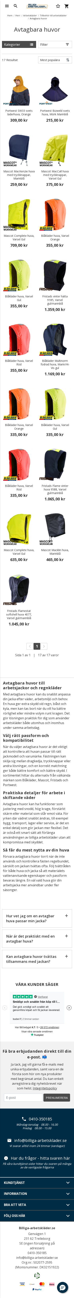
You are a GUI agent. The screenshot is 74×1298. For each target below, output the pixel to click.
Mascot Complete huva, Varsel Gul (19, 237)
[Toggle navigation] (7, 6)
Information (15, 1193)
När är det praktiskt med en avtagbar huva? (30, 939)
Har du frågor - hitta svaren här (40, 1158)
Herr (17, 15)
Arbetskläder (30, 15)
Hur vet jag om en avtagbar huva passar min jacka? (30, 918)
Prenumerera (57, 1098)
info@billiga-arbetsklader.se (40, 1140)
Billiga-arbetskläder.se (37, 1228)
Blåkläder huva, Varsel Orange (55, 237)
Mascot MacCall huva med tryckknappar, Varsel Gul (55, 175)
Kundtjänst (14, 1183)
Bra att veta (15, 1205)
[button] (62, 1287)
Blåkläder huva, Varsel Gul (19, 298)
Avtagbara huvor (38, 18)
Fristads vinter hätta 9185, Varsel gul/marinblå (55, 300)
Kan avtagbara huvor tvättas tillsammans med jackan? (31, 959)
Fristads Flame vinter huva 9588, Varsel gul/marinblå (55, 489)
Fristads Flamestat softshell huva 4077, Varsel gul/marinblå (19, 614)
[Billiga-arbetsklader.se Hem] (37, 5)
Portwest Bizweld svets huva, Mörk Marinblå (55, 112)
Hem (9, 15)
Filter (44, 44)
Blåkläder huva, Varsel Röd (19, 362)
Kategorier (12, 44)
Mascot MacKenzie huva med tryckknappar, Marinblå (19, 175)
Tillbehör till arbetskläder (53, 15)
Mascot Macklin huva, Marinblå (55, 551)
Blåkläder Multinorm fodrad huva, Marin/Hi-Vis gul (55, 364)
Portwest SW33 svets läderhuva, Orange (19, 112)
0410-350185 (40, 1119)
